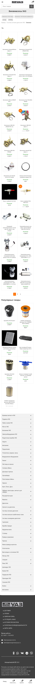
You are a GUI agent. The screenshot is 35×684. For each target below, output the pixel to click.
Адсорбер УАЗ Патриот (9, 320)
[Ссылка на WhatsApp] (17, 653)
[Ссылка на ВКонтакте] (22, 653)
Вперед (10, 19)
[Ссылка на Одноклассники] (13, 653)
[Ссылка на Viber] (31, 653)
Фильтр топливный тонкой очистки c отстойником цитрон (25, 376)
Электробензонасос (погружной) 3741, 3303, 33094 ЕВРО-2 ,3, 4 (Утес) (9, 283)
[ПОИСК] (31, 6)
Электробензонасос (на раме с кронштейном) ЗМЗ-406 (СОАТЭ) (25, 228)
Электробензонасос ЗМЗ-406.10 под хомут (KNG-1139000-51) (25, 283)
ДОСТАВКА (7, 610)
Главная (3, 22)
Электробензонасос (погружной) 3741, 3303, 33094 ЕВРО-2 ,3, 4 (25, 256)
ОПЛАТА (6, 613)
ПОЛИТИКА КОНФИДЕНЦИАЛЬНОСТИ (15, 625)
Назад (4, 19)
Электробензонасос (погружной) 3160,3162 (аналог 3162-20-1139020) (9, 256)
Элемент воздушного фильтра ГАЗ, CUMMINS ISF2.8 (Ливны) (25, 322)
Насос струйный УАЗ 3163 (9, 201)
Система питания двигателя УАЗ (16, 22)
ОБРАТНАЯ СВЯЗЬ (9, 616)
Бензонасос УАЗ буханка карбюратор (24, 16)
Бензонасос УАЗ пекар (7, 16)
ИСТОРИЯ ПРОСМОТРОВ (11, 622)
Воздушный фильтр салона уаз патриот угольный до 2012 (9, 349)
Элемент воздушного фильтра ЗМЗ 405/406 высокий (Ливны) (9, 402)
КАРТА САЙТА (8, 628)
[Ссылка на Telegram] (27, 653)
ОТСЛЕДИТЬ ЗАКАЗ (10, 619)
